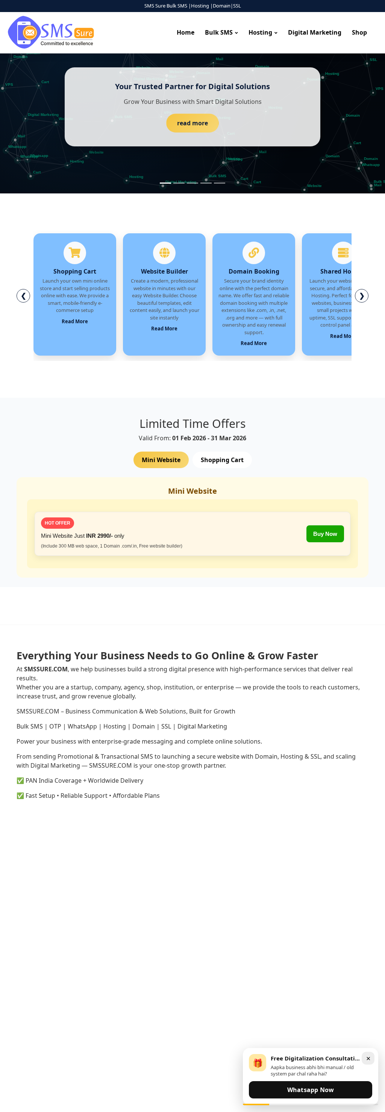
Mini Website (161, 460)
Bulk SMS (219, 32)
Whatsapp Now (310, 1090)
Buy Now (325, 534)
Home (185, 32)
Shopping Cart (222, 460)
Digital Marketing (314, 32)
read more (192, 123)
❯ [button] (362, 295)
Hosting (260, 32)
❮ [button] (23, 295)
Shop (359, 32)
